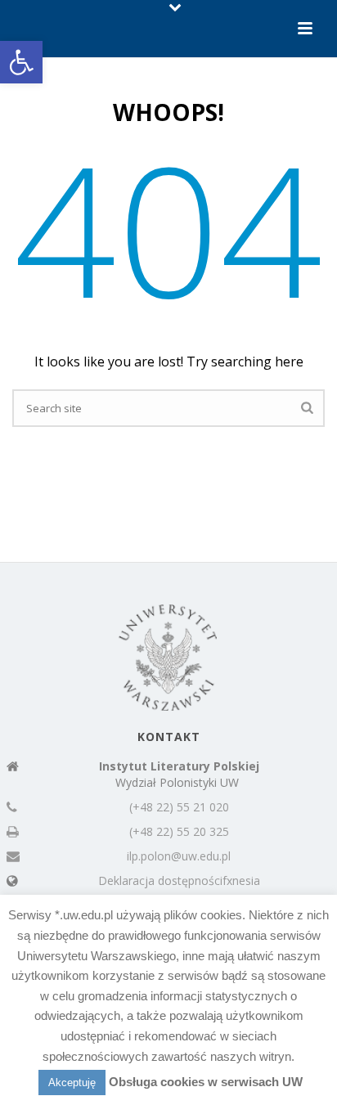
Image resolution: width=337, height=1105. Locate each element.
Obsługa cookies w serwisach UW (206, 1082)
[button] (21, 62)
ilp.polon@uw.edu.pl (179, 856)
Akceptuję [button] (72, 1082)
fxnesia (241, 881)
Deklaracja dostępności (160, 881)
